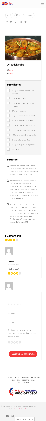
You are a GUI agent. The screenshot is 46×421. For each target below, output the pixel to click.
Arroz (11, 70)
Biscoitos (16, 380)
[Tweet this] (11, 21)
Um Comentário (26, 15)
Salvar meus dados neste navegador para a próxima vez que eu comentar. (22, 333)
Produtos (35, 377)
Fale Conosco (23, 383)
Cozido (11, 73)
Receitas (25, 380)
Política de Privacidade (21, 409)
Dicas (33, 380)
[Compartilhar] (7, 21)
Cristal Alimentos (21, 377)
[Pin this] (25, 21)
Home (10, 377)
